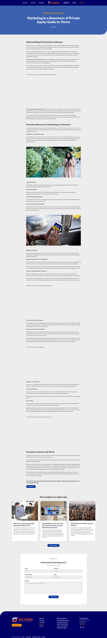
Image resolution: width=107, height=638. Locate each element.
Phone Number (28, 574)
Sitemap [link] (43, 636)
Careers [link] (74, 2)
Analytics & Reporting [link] (62, 624)
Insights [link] (66, 2)
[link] (53, 3)
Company (56, 568)
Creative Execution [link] (61, 618)
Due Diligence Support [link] (62, 622)
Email (55, 574)
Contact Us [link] (31, 486)
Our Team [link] (33, 2)
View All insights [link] (53, 545)
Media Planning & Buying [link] (63, 620)
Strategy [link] (61, 13)
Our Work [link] (41, 2)
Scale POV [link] (55, 13)
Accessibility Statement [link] (36, 636)
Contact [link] (82, 2)
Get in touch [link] (17, 625)
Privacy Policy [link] (28, 636)
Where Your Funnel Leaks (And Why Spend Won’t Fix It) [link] (24, 524)
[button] (80, 627)
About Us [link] (25, 2)
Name (26, 568)
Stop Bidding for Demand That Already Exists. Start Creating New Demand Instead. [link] (52, 525)
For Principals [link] (47, 13)
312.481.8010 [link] (82, 624)
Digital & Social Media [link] (62, 626)
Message (27, 580)
